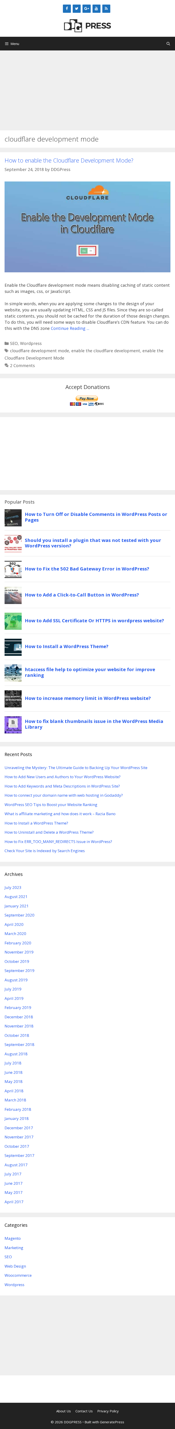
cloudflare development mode (39, 350)
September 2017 (19, 1155)
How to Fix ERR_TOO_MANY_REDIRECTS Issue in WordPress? (58, 841)
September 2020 (19, 915)
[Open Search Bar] (168, 43)
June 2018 (14, 1072)
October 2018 (17, 1035)
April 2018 (14, 1090)
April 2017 (14, 1201)
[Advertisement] (87, 88)
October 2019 (17, 961)
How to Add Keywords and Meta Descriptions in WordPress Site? (62, 786)
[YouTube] (96, 9)
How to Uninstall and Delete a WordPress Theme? (49, 832)
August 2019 (16, 979)
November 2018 (19, 1026)
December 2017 (19, 1127)
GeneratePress (112, 1422)
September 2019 (19, 970)
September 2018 (19, 1044)
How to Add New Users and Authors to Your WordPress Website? (63, 776)
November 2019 (19, 952)
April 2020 (14, 924)
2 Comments (22, 365)
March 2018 (15, 1100)
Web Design (15, 1266)
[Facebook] (67, 9)
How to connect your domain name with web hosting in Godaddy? (64, 795)
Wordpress (31, 343)
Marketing (14, 1247)
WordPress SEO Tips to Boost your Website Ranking (51, 804)
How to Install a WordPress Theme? (36, 823)
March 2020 (15, 933)
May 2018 (14, 1081)
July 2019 (13, 989)
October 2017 (17, 1146)
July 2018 (13, 1063)
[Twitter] (77, 9)
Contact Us (84, 1411)
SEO (14, 343)
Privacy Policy (108, 1411)
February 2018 (18, 1109)
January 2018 (17, 1118)
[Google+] (86, 9)
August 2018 (16, 1053)
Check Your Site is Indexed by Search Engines (45, 850)
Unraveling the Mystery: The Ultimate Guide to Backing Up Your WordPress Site (76, 767)
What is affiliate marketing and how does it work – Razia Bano (60, 813)
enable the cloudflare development (105, 350)
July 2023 (13, 887)
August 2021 (16, 896)
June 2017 (14, 1183)
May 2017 (14, 1192)
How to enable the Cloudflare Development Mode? (69, 160)
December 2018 (19, 1016)
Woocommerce (18, 1275)
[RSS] (106, 9)
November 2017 (19, 1137)
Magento (13, 1238)
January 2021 (17, 906)
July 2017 (13, 1174)
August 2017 (16, 1164)
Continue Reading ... (70, 328)
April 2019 (14, 998)
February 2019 (18, 1007)
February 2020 (18, 943)
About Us (63, 1411)
